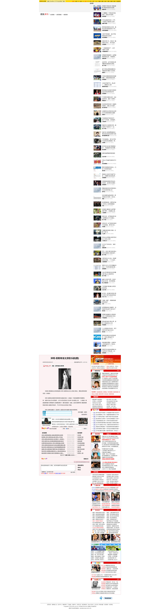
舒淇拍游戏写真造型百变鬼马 (113, 529)
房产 (93, 1)
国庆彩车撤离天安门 (108, 358)
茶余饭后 (97, 510)
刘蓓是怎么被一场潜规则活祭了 (111, 381)
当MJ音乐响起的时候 (113, 532)
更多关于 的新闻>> (67, 455)
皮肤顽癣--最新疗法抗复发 (112, 476)
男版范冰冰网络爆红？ (101, 426)
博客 (109, 1)
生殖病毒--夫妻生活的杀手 (112, 474)
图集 (108, 368)
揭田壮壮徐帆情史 (96, 502)
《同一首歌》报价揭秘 (99, 532)
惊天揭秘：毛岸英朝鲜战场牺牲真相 (110, 443)
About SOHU (91, 604)
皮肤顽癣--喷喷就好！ (111, 402)
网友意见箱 (108, 598)
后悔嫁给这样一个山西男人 (112, 587)
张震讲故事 (112, 487)
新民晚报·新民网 (59, 366)
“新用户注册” (58, 473)
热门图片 (103, 572)
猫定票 (79, 447)
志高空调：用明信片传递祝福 (98, 368)
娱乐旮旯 (103, 585)
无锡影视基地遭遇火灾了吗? (112, 414)
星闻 (108, 366)
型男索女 (103, 588)
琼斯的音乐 (80, 439)
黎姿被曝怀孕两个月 (96, 541)
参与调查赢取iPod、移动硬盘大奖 (109, 455)
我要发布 (86, 458)
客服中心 (74, 604)
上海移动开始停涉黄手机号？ (112, 424)
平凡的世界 (110, 489)
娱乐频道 (52, 14)
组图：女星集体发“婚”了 (112, 519)
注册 (45, 473)
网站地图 (101, 604)
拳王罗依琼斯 (81, 449)
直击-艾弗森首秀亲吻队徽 (108, 467)
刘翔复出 (105, 391)
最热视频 (97, 434)
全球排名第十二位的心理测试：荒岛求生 (62, 426)
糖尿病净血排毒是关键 (98, 408)
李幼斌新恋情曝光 (116, 503)
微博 (111, 1)
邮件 (105, 1)
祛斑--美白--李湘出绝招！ (112, 479)
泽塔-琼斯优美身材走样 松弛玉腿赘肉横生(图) (53, 445)
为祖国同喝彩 (96, 363)
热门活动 (94, 574)
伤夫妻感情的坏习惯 (97, 478)
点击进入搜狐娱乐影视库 (98, 527)
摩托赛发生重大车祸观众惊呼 (113, 522)
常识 (94, 420)
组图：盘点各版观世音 (112, 517)
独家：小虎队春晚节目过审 (113, 512)
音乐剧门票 (80, 437)
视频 (99, 1)
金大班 (114, 441)
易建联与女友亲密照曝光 (107, 457)
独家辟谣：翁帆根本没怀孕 (113, 526)
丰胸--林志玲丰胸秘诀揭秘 (98, 474)
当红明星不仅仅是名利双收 (112, 585)
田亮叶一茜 (80, 453)
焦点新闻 (103, 582)
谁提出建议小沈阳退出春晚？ (112, 422)
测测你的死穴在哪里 (83, 425)
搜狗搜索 (45, 428)
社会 (94, 430)
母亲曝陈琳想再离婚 (95, 460)
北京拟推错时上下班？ (101, 414)
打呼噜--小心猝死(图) (97, 401)
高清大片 (109, 434)
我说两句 (118, 1)
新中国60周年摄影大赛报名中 (98, 366)
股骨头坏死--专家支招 (111, 408)
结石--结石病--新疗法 (97, 404)
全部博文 (111, 604)
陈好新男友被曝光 (116, 507)
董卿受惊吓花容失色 (110, 565)
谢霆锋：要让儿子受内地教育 (108, 454)
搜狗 (64, 1)
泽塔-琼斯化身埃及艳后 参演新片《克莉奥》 (53, 439)
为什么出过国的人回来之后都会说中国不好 (105, 591)
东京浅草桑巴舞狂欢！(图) (98, 522)
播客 (103, 1)
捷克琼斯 (80, 441)
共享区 (93, 491)
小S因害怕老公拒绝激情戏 (112, 386)
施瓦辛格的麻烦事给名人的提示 (111, 383)
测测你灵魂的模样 (46, 425)
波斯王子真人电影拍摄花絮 (99, 529)
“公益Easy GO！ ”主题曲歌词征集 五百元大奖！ (106, 574)
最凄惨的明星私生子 (95, 572)
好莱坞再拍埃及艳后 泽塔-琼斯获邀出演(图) (53, 443)
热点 (94, 426)
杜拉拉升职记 (107, 487)
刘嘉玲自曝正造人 (106, 507)
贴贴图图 (103, 583)
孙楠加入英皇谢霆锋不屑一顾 (111, 388)
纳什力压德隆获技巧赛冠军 (108, 464)
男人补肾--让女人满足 (111, 399)
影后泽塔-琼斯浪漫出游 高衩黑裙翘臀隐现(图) (53, 447)
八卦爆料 (103, 567)
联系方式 (79, 604)
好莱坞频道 (59, 14)
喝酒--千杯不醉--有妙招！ (112, 483)
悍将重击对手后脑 (96, 469)
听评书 (93, 487)
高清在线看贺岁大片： (107, 439)
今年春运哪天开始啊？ (101, 430)
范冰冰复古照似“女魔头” (111, 572)
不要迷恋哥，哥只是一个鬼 (112, 582)
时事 (94, 428)
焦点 (94, 414)
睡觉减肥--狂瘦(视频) (97, 399)
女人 (97, 1)
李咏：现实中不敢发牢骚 (99, 531)
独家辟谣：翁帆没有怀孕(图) (112, 373)
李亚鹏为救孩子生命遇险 (107, 449)
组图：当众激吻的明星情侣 (99, 517)
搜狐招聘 (65, 604)
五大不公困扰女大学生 (101, 424)
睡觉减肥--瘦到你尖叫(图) (98, 476)
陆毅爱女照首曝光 (116, 505)
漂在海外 (94, 591)
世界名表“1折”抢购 (97, 402)
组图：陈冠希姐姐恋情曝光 (99, 516)
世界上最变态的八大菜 (72, 424)
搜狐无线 (98, 485)
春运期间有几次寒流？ (101, 418)
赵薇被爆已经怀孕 (96, 503)
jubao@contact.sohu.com (85, 608)
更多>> (118, 370)
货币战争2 (115, 489)
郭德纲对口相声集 (100, 487)
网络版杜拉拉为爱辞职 (112, 524)
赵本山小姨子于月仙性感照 (112, 378)
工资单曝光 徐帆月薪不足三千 (109, 450)
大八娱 (103, 378)
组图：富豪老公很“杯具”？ (98, 519)
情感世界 (103, 587)
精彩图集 (94, 576)
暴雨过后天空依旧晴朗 (109, 593)
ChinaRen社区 (97, 579)
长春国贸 (104, 380)
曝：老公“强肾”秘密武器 (98, 483)
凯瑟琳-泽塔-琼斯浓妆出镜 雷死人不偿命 (52, 437)
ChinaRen (52, 1)
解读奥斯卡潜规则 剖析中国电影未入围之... (53, 453)
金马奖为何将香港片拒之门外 (111, 375)
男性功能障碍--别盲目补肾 (112, 478)
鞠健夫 (103, 373)
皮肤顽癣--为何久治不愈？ (98, 481)
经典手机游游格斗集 (108, 491)
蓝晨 (103, 383)
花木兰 (113, 439)
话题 (94, 424)
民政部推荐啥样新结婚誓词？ (112, 426)
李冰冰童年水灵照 (113, 368)
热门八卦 (103, 565)
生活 (94, 418)
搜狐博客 (97, 371)
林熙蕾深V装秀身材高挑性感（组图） (104, 576)
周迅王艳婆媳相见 (106, 505)
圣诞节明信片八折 (96, 507)
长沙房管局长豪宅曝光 (101, 422)
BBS (115, 1)
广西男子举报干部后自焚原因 (111, 416)
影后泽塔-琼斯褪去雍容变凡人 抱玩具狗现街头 (54, 451)
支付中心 (60, 604)
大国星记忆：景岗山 (113, 366)
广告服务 (69, 604)
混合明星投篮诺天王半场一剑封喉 (109, 465)
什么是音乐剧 (81, 445)
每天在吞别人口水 (96, 588)
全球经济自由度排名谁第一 (112, 420)
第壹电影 (103, 568)
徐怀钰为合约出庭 (106, 541)
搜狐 (48, 1)
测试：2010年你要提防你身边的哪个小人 (62, 419)
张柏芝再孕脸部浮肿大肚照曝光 (111, 385)
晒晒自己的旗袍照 (100, 593)
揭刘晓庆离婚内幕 (106, 503)
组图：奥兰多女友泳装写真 (113, 516)
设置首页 (49, 604)
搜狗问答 (95, 410)
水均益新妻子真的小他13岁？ (113, 412)
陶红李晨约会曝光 (96, 452)
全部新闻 (106, 604)
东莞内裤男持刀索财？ (101, 428)
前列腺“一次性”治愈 (111, 406)
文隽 (103, 375)
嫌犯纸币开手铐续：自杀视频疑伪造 (110, 446)
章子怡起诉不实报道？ (101, 412)
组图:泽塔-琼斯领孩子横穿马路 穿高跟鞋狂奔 (53, 449)
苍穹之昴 (96, 443)
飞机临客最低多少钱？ (101, 420)
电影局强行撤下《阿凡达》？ (112, 430)
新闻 (94, 422)
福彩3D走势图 (116, 491)
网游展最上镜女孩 (96, 389)
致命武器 (111, 441)
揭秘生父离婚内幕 (116, 502)
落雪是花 (104, 386)
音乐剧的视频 (81, 443)
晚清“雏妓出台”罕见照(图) (112, 521)
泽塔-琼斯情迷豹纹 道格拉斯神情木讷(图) (52, 435)
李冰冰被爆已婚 (105, 502)
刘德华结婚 (111, 393)
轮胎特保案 (115, 391)
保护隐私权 (84, 604)
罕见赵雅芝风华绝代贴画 (111, 570)
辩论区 (79, 469)
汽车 (91, 1)
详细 (111, 361)
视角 (94, 416)
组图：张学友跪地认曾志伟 (113, 514)
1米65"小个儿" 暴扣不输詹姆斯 (109, 469)
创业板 (96, 393)
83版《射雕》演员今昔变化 (99, 524)
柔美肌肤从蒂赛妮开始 (98, 406)
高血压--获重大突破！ (111, 404)
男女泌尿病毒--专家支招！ (98, 479)
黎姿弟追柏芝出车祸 (115, 541)
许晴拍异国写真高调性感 (111, 567)
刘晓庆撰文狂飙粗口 (106, 452)
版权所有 (94, 606)
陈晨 (103, 385)
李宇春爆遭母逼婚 (96, 505)
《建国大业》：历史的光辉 (112, 568)
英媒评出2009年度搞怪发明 (112, 583)
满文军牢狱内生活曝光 (114, 531)
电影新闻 (66, 14)
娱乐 (81, 1)
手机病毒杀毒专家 (100, 491)
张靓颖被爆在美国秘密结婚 (112, 380)
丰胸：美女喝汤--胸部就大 (112, 481)
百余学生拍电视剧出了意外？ (112, 418)
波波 (103, 388)
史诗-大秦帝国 (105, 441)
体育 (76, 1)
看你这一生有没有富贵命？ (59, 424)
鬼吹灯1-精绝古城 (100, 489)
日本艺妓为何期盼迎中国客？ (112, 428)
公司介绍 (96, 604)
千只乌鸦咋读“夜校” (100, 416)
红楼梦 (117, 487)
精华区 (79, 467)
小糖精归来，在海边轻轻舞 (112, 588)
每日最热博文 (100, 391)
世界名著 (106, 489)
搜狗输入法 (54, 604)
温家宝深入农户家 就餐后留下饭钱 (110, 436)
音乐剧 (79, 435)
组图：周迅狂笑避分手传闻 (99, 512)
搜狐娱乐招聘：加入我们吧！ (113, 527)
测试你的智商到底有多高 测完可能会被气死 (63, 421)
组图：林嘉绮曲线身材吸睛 (99, 514)
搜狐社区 (97, 563)
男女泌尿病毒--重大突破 (112, 401)
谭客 (103, 381)
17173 (55, 1)
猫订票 (79, 451)
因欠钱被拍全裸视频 (95, 380)
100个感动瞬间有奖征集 (98, 526)
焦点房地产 (60, 1)
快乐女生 (106, 393)
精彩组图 (103, 570)
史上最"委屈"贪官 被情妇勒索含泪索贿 (110, 444)
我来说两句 (77, 362)
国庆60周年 (101, 393)
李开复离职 (110, 391)
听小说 (93, 489)
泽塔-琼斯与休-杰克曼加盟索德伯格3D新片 (53, 441)
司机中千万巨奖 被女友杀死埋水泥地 (110, 438)
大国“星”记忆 (111, 363)
